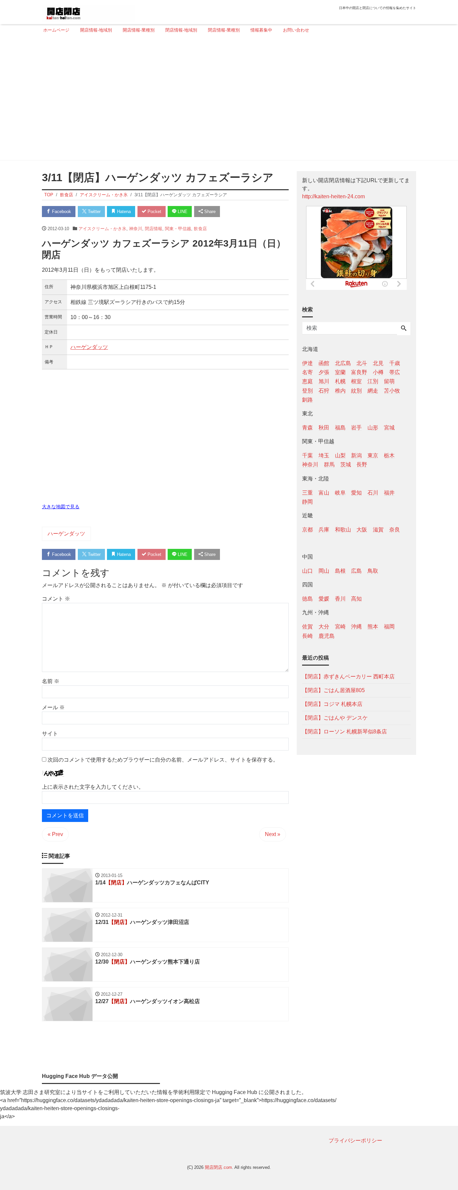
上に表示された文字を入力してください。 (93, 787)
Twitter (94, 211)
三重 (307, 492)
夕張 (324, 372)
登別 (307, 390)
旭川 (324, 381)
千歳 (394, 363)
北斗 (361, 363)
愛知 (356, 492)
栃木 (389, 455)
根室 (356, 381)
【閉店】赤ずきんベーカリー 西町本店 (348, 676)
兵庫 (324, 529)
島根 (340, 571)
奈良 (394, 529)
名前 (50, 681)
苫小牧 (392, 390)
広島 (356, 571)
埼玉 (324, 455)
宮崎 (340, 626)
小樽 (378, 372)
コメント (56, 599)
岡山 (324, 571)
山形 (372, 427)
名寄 (307, 372)
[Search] (403, 328)
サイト (50, 733)
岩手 (356, 427)
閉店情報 (153, 228)
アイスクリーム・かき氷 (102, 228)
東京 (372, 455)
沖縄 (356, 626)
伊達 (307, 363)
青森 (307, 427)
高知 (356, 599)
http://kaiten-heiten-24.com (333, 196)
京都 (307, 529)
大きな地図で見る (60, 506)
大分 (324, 626)
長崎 (307, 635)
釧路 (307, 399)
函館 (324, 363)
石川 (372, 492)
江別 (372, 381)
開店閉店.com (218, 1167)
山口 (307, 571)
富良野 (359, 372)
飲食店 (200, 228)
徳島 (307, 599)
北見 (378, 363)
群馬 (329, 464)
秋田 (324, 427)
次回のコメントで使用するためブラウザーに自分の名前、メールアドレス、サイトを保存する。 (163, 760)
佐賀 (307, 626)
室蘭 (340, 372)
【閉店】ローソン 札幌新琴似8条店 (344, 731)
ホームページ (56, 30)
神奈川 (135, 228)
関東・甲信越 (178, 228)
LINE (181, 211)
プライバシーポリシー (355, 1140)
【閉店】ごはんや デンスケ (335, 717)
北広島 (343, 363)
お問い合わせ (296, 30)
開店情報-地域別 (96, 30)
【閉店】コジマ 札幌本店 (332, 704)
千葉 (307, 455)
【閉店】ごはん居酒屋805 (333, 690)
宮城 (389, 427)
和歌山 (343, 529)
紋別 (356, 390)
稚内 (340, 390)
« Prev (55, 834)
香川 (340, 599)
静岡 (307, 501)
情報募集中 (261, 30)
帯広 (394, 372)
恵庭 (307, 381)
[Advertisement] (227, 100)
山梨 (340, 455)
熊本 (372, 626)
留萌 (389, 381)
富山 (324, 492)
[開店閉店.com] (88, 11)
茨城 (345, 464)
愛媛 (324, 599)
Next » (272, 834)
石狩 (324, 390)
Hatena (123, 211)
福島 (340, 427)
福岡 (389, 626)
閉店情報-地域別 (181, 30)
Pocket (153, 211)
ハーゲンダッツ (89, 347)
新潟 (356, 455)
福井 (389, 492)
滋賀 (378, 529)
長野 (361, 464)
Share (209, 211)
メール (53, 707)
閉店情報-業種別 (224, 30)
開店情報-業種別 (139, 30)
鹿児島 (327, 635)
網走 (372, 390)
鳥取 (372, 571)
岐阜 (340, 492)
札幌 (340, 381)
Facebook (61, 211)
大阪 (361, 529)
